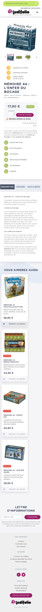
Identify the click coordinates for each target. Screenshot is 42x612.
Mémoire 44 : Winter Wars (14, 471)
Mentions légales (21, 561)
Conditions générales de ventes (21, 559)
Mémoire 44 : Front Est (13, 416)
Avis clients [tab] (33, 187)
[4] (9, 124)
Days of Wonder (15, 95)
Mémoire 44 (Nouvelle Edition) (13, 306)
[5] (11, 124)
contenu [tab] (20, 187)
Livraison (21, 541)
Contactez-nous (21, 544)
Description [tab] (7, 187)
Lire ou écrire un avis (29, 124)
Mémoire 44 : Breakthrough (11, 361)
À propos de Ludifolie (21, 556)
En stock (30, 106)
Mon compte (21, 546)
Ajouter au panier (24, 114)
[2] (6, 124)
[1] (4, 124)
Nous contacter (21, 595)
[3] (7, 124)
